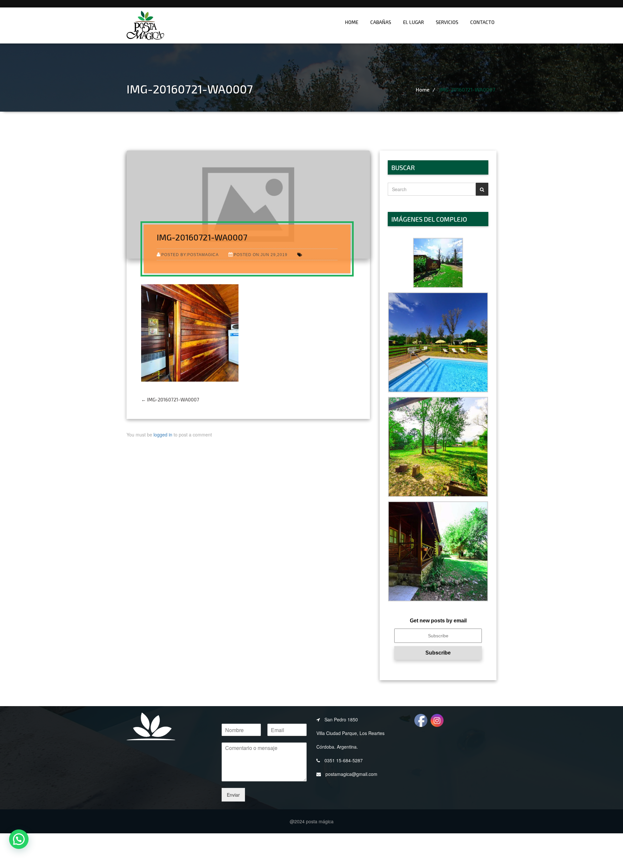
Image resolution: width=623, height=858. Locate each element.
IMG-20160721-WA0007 (467, 89)
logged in (162, 434)
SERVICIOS (447, 22)
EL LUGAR (413, 22)
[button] (438, 263)
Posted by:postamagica (190, 254)
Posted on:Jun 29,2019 (260, 254)
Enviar (233, 794)
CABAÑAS (380, 22)
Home (351, 22)
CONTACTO (482, 22)
